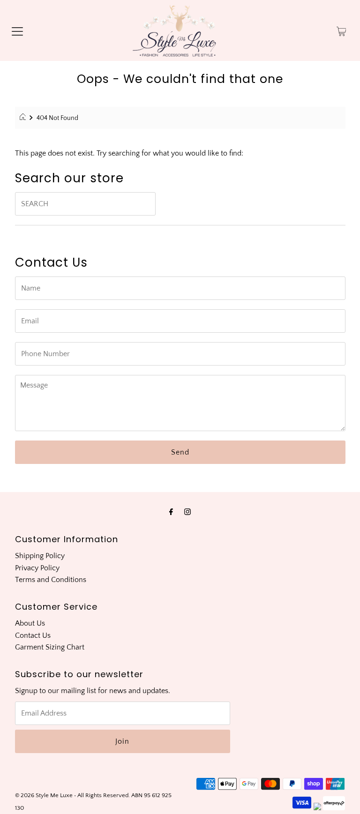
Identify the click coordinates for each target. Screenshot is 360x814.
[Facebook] (171, 512)
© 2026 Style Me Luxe (44, 795)
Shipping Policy (40, 556)
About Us (30, 623)
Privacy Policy (37, 568)
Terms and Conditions (50, 579)
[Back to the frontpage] (24, 118)
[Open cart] (341, 30)
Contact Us (33, 635)
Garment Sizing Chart (49, 647)
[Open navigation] (17, 30)
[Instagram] (187, 512)
